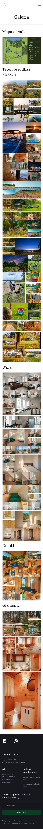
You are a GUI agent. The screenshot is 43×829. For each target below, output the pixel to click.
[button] (21, 812)
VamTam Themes (28, 823)
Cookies (29, 821)
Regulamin (21, 821)
